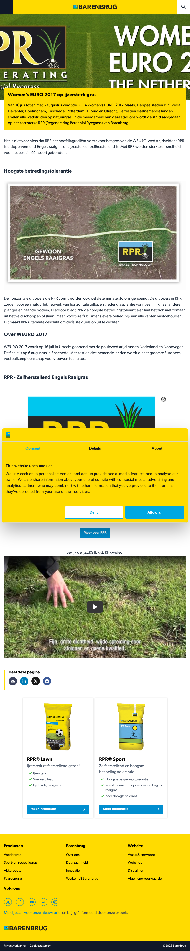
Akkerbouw (12, 871)
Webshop (135, 863)
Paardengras (13, 878)
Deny (94, 512)
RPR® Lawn (39, 759)
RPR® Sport (112, 759)
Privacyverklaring (15, 945)
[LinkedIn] (24, 681)
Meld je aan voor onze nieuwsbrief (32, 913)
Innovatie (73, 871)
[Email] (13, 681)
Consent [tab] (32, 448)
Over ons (73, 855)
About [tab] (157, 448)
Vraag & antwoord (141, 855)
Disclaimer (135, 871)
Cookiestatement (40, 945)
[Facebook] (47, 681)
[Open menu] (6, 7)
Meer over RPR (95, 533)
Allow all (154, 512)
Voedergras (12, 855)
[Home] (95, 6)
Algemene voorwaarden (146, 878)
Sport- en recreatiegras (20, 863)
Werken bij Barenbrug (82, 878)
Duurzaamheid (77, 863)
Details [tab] (95, 448)
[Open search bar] (183, 7)
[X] (35, 681)
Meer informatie (43, 809)
